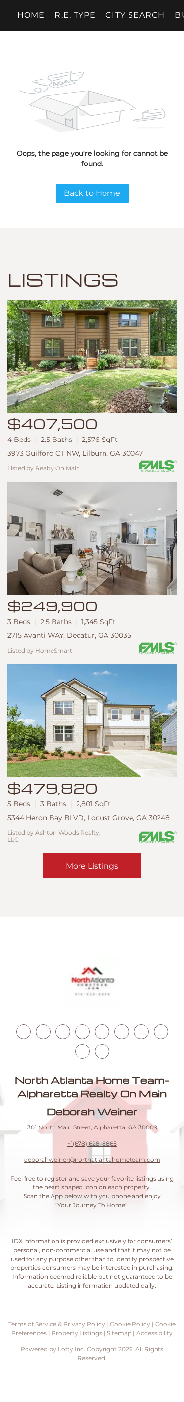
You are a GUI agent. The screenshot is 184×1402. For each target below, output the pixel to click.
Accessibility (154, 1333)
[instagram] (102, 1031)
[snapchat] (161, 1031)
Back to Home (92, 193)
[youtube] (121, 1031)
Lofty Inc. (71, 1349)
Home (31, 15)
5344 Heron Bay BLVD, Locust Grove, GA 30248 (88, 817)
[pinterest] (82, 1051)
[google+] (102, 1051)
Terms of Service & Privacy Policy (56, 1324)
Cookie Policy (130, 1324)
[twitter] (62, 1031)
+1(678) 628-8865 (92, 1143)
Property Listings (77, 1333)
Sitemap (119, 1333)
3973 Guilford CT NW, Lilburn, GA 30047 (75, 453)
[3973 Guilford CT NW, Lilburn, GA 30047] (92, 356)
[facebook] (23, 1031)
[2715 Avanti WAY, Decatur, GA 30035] (92, 538)
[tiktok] (141, 1031)
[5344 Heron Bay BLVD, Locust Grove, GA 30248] (92, 720)
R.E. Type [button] (75, 15)
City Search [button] (135, 15)
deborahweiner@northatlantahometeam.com (92, 1159)
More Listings (92, 866)
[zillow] (82, 1031)
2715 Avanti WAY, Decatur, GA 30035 (69, 635)
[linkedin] (43, 1031)
